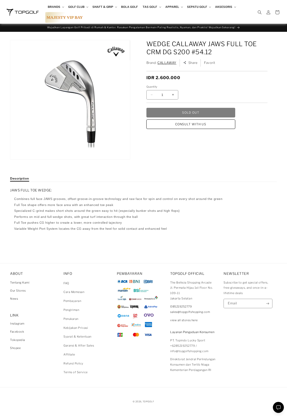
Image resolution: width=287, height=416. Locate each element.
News (14, 298)
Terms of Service (75, 372)
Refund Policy (73, 363)
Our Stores (18, 290)
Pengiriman (71, 310)
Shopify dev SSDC (149, 405)
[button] (55, 7)
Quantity (151, 86)
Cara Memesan (73, 292)
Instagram (17, 323)
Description (19, 178)
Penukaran (70, 319)
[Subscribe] (267, 303)
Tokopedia (17, 340)
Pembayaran (72, 301)
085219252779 (181, 306)
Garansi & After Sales (78, 345)
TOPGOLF (148, 401)
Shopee (15, 348)
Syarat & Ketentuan (77, 336)
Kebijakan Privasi (75, 327)
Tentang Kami (19, 282)
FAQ (66, 283)
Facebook (17, 331)
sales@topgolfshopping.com (190, 312)
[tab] (19, 178)
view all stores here (184, 320)
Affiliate (69, 354)
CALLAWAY (166, 63)
